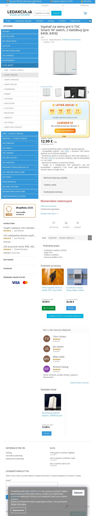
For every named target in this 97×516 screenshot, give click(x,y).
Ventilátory (9, 103)
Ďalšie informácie (18, 504)
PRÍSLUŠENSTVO (9, 182)
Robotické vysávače (13, 127)
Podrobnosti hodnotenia (71, 39)
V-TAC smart (7, 65)
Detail (47, 433)
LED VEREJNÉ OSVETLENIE (13, 172)
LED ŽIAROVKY (8, 143)
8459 (51, 158)
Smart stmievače (11, 79)
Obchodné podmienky (14, 455)
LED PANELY (7, 148)
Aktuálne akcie (9, 41)
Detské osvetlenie (11, 51)
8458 (67, 151)
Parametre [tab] (52, 238)
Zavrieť (57, 220)
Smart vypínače (11, 75)
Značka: (49, 42)
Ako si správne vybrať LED (60, 463)
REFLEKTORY (9, 113)
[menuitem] (8, 21)
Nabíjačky (8, 118)
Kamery (7, 94)
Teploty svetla (50, 184)
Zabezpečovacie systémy (14, 196)
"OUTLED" (6, 46)
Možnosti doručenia (48, 206)
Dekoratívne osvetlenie (13, 192)
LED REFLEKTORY (9, 158)
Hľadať (56, 13)
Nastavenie (18, 510)
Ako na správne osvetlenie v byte (62, 458)
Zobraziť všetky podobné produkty (65, 316)
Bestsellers (8, 36)
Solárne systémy (10, 187)
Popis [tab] (44, 238)
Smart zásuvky (10, 84)
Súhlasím (78, 492)
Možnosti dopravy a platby (55, 177)
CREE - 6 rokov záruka (14, 70)
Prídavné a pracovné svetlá (15, 167)
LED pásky (6, 177)
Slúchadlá (9, 108)
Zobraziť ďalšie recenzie (79, 383)
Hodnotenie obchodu (53, 192)
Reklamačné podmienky (15, 459)
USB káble (8, 98)
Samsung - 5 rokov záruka (14, 138)
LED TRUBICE (7, 153)
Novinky (6, 31)
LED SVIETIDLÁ (8, 163)
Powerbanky (9, 89)
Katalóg (45, 5)
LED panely (9, 122)
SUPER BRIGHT (8, 60)
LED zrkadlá (8, 56)
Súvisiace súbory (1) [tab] (66, 238)
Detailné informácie (48, 213)
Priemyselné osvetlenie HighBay (62, 453)
